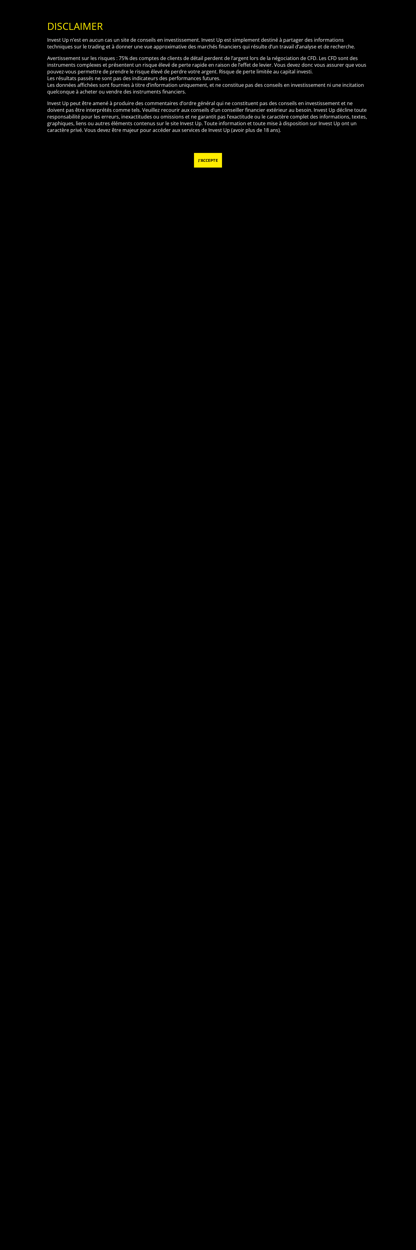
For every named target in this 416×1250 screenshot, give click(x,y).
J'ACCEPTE (208, 160)
